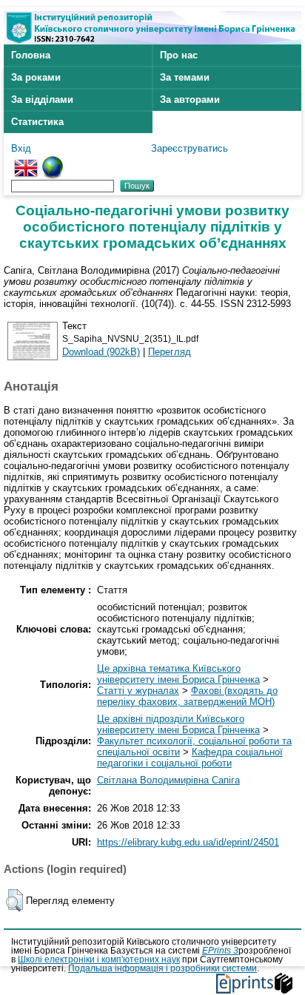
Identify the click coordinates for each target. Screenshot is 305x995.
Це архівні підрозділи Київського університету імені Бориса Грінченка (178, 724)
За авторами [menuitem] (190, 99)
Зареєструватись (189, 148)
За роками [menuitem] (36, 77)
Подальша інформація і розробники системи (162, 968)
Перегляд (169, 351)
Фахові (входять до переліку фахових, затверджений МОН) (187, 696)
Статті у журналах (138, 690)
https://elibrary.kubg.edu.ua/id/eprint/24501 (188, 842)
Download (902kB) (101, 351)
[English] (26, 161)
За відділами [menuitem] (42, 99)
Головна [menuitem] (30, 55)
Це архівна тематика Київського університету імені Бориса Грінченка (178, 674)
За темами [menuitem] (185, 77)
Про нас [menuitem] (179, 55)
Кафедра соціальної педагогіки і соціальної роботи (190, 757)
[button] (14, 900)
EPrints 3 (220, 950)
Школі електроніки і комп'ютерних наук (99, 959)
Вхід (21, 148)
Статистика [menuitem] (37, 121)
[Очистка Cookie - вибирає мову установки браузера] (52, 161)
